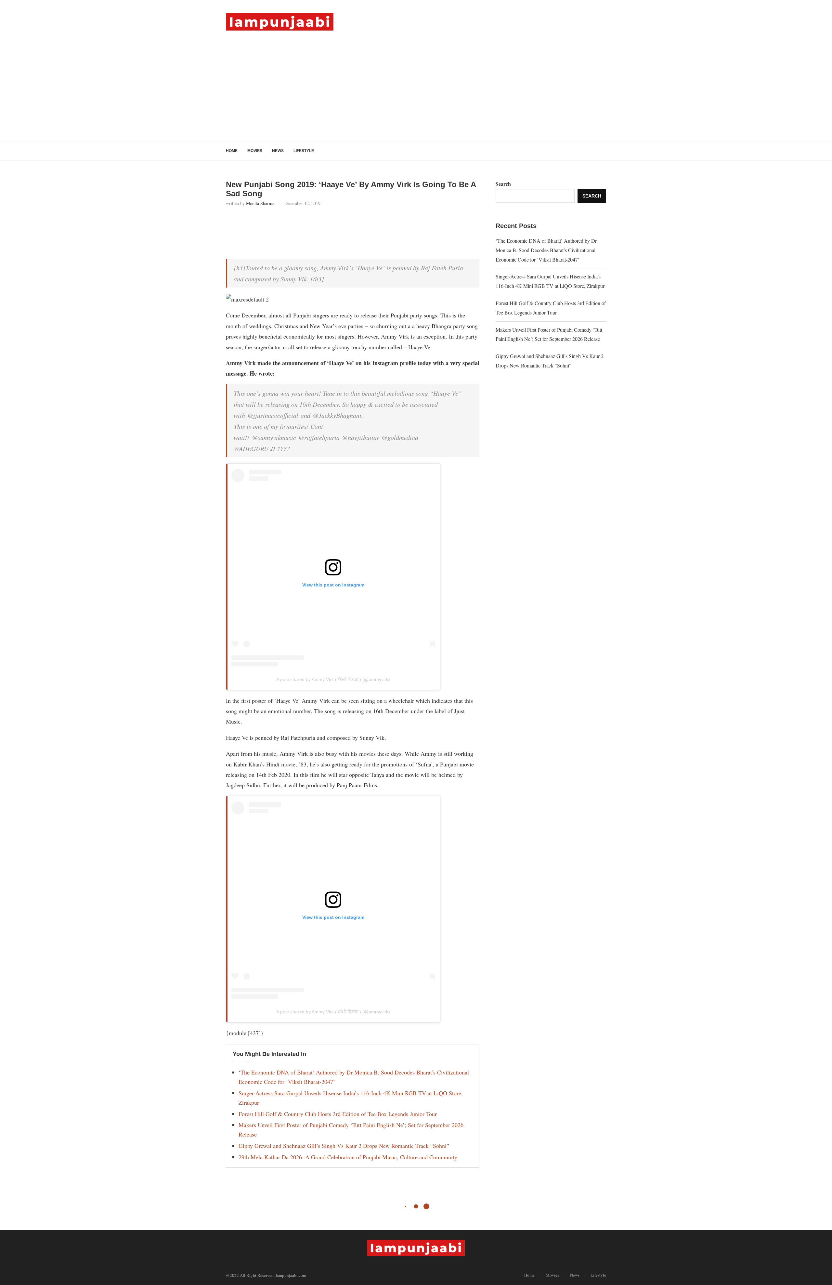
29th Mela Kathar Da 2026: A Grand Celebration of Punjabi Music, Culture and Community (348, 1157)
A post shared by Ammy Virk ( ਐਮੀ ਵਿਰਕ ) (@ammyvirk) (333, 679)
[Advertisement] (416, 79)
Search (503, 183)
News (278, 150)
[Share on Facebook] (264, 224)
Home (232, 150)
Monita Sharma (260, 203)
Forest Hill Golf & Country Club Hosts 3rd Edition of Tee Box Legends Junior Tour (338, 1114)
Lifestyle (303, 150)
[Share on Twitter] (279, 224)
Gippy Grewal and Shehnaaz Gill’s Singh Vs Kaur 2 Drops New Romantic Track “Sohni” (344, 1146)
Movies (254, 150)
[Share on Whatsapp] (293, 224)
